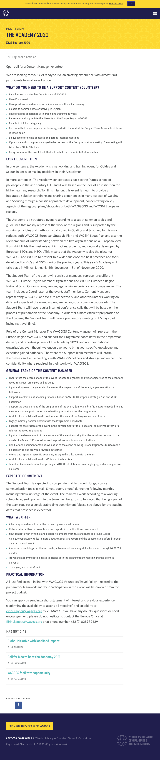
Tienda (39, 738)
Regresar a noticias (24, 57)
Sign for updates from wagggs (29, 726)
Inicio (9, 29)
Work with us (26, 738)
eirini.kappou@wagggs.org (24, 611)
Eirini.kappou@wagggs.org (24, 621)
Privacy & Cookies (56, 738)
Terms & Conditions (79, 738)
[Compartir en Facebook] (18, 705)
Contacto (11, 738)
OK (131, 4)
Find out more (116, 4)
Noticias (20, 29)
